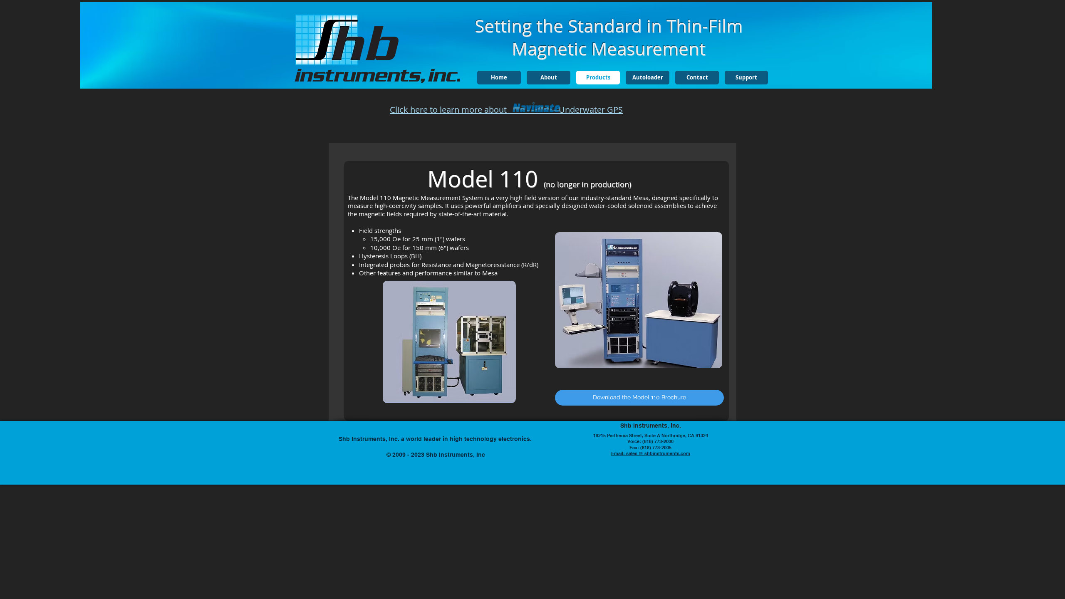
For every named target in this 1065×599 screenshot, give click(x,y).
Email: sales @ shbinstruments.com (650, 453)
